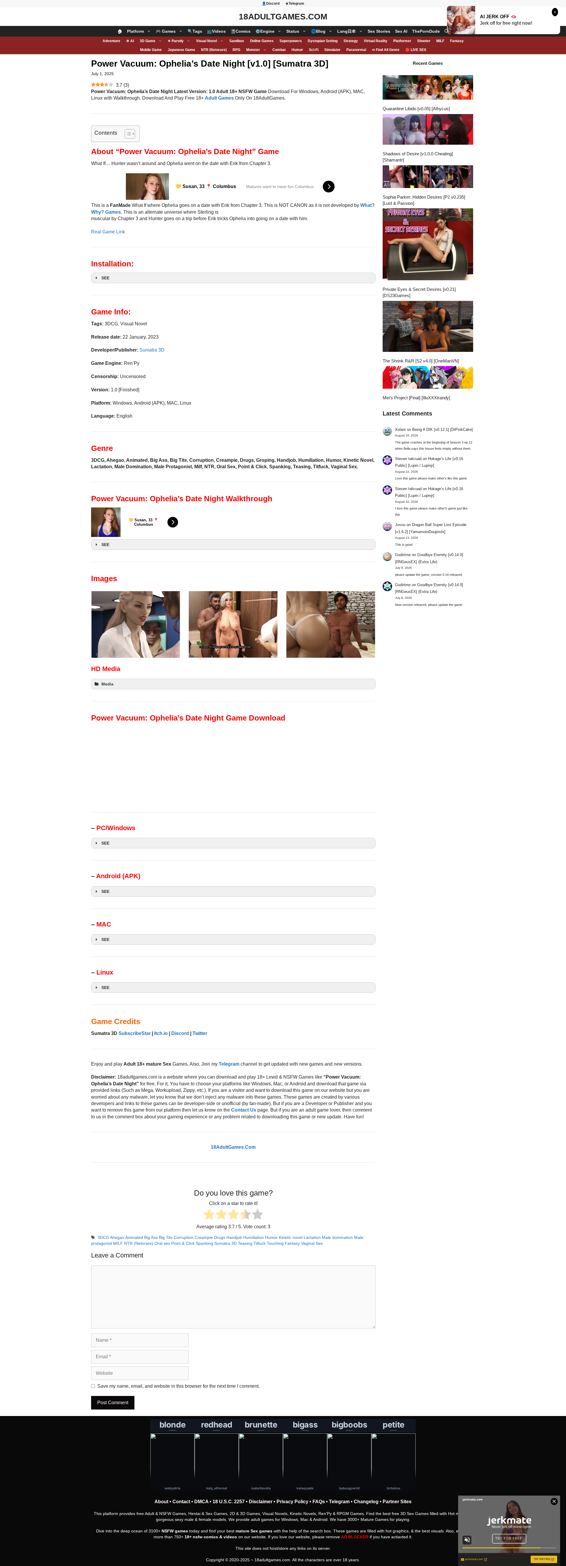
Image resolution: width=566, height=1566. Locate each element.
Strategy (350, 41)
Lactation (312, 1237)
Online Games (262, 41)
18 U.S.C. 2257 (229, 1501)
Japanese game (181, 50)
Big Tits (165, 1237)
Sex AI (401, 31)
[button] (446, 31)
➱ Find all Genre (385, 50)
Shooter (423, 41)
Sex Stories (379, 31)
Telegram (339, 1501)
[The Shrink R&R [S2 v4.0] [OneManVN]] (428, 327)
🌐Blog (318, 31)
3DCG (103, 1237)
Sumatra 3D (151, 349)
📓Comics (241, 31)
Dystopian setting (323, 41)
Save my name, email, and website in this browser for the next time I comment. (178, 1386)
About (161, 1501)
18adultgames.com (272, 1559)
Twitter (199, 1033)
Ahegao (117, 1237)
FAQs (318, 1501)
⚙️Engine (264, 31)
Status (292, 31)
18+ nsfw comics (201, 1536)
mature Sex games (254, 1531)
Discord (180, 1033)
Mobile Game (151, 50)
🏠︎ (120, 31)
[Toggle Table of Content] (127, 134)
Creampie (204, 1237)
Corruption (183, 1237)
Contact (181, 1501)
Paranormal (356, 50)
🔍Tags (194, 31)
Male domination (337, 1237)
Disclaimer (260, 1501)
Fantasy (457, 41)
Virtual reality (375, 41)
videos (230, 1536)
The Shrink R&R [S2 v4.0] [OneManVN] (421, 360)
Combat (279, 50)
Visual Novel (206, 41)
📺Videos (216, 31)
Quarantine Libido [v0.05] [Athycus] (416, 108)
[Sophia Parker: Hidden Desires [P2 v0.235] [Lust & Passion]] (428, 177)
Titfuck (260, 1243)
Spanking (204, 1243)
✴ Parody (176, 41)
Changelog (366, 1501)
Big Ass (151, 1237)
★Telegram (294, 3)
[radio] (209, 1215)
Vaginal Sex (312, 1243)
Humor (297, 50)
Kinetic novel (290, 1237)
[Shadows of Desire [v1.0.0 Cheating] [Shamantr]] (428, 130)
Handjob (234, 1237)
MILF (440, 41)
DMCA (201, 1501)
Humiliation (253, 1237)
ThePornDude (426, 31)
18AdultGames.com (283, 16)
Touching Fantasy (283, 1243)
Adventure (111, 41)
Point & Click (183, 1243)
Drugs (219, 1237)
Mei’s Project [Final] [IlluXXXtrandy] (416, 397)
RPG (236, 50)
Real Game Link (108, 231)
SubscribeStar (135, 1033)
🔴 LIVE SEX (415, 50)
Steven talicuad (408, 458)
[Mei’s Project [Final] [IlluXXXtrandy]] (428, 378)
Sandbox (236, 41)
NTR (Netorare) (214, 50)
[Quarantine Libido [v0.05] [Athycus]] (428, 88)
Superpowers (290, 41)
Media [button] (107, 684)
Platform (135, 31)
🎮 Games (166, 31)
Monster (253, 50)
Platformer (402, 41)
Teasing (245, 1243)
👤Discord (270, 3)
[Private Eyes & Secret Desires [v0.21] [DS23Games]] (428, 245)
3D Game (147, 41)
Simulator (332, 50)
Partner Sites (397, 1501)
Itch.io (161, 1033)
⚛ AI (130, 41)
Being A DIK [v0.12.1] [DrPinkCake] (442, 429)
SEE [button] (105, 278)
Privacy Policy (292, 1501)
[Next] (363, 624)
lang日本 (346, 31)
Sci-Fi (313, 50)
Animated (134, 1237)
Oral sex (162, 1243)
